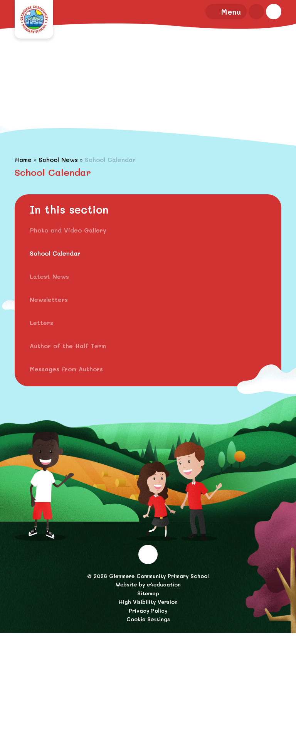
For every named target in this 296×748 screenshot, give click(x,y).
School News (58, 159)
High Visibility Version (148, 601)
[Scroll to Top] (148, 554)
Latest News (49, 276)
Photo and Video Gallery (68, 230)
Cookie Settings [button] (148, 619)
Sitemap (148, 593)
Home (23, 159)
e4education (164, 584)
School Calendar (110, 159)
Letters (41, 322)
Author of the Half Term (68, 346)
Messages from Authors (66, 369)
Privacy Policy (148, 610)
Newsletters (49, 299)
